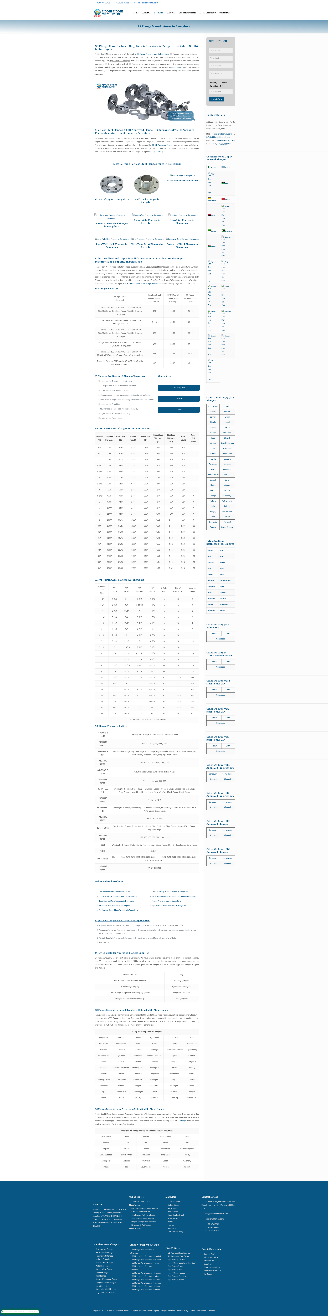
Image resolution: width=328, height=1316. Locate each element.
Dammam (213, 427)
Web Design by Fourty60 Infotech (161, 1311)
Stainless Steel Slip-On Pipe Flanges (142, 284)
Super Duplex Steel (176, 1215)
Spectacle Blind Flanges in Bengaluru (182, 245)
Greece (227, 485)
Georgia (213, 496)
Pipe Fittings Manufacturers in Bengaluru (169, 906)
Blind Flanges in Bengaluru (182, 181)
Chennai (227, 779)
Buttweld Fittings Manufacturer (144, 1208)
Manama (227, 464)
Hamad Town (213, 475)
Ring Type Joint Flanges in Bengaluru (147, 245)
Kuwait (227, 412)
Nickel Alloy (173, 1218)
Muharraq (227, 469)
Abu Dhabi (227, 433)
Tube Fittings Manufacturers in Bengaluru (116, 901)
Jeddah (227, 422)
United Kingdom (227, 527)
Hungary (213, 511)
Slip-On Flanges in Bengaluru (112, 199)
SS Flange (182, 1121)
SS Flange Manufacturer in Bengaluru (153, 54)
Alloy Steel (172, 1208)
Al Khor (213, 454)
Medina (213, 433)
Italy (213, 506)
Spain (213, 517)
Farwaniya (213, 464)
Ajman (213, 443)
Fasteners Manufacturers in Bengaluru (115, 906)
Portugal (227, 522)
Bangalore (213, 774)
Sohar (227, 480)
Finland (213, 490)
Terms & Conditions (198, 1311)
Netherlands (227, 501)
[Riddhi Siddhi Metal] (108, 13)
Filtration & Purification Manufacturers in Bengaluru (174, 896)
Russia (227, 517)
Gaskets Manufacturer (140, 1212)
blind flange (175, 67)
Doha (213, 448)
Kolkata (213, 779)
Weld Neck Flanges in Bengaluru (147, 201)
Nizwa (213, 485)
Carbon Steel (173, 1205)
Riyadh (213, 422)
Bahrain (213, 417)
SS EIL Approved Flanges (162, 145)
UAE (227, 406)
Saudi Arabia (213, 406)
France (227, 490)
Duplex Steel (173, 1212)
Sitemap (211, 1311)
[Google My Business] (233, 3)
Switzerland (227, 511)
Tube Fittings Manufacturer (143, 1218)
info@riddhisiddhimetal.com (146, 3)
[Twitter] (225, 3)
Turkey (213, 527)
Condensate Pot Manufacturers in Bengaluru (118, 896)
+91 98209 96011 (122, 3)
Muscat (227, 475)
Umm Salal (227, 454)
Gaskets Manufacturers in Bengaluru (114, 892)
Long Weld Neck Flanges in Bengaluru (112, 245)
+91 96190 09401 (103, 3)
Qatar (213, 412)
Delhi (228, 634)
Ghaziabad (220, 639)
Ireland (227, 506)
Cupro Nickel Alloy (175, 1232)
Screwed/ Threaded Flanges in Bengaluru (112, 225)
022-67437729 (223, 141)
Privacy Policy (182, 1311)
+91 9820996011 (224, 144)
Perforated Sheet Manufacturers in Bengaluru (118, 910)
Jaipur (214, 634)
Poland (213, 501)
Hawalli (213, 459)
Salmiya (227, 459)
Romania (213, 522)
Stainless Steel (174, 1202)
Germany (227, 496)
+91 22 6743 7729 (212, 1224)
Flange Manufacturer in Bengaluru (166, 901)
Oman (227, 417)
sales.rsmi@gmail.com (222, 134)
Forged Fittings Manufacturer (143, 1222)
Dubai (213, 438)
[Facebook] (221, 3)
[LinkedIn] (229, 3)
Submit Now (217, 99)
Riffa (213, 469)
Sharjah (227, 438)
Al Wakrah (227, 448)
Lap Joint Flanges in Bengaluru (182, 221)
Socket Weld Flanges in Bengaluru (147, 221)
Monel (170, 1222)
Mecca (227, 427)
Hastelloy (172, 1228)
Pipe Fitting (158, 152)
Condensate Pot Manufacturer (144, 1215)
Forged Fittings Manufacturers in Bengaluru (170, 892)
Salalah (213, 480)
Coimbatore (227, 774)
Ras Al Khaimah (227, 443)
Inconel (171, 1225)
